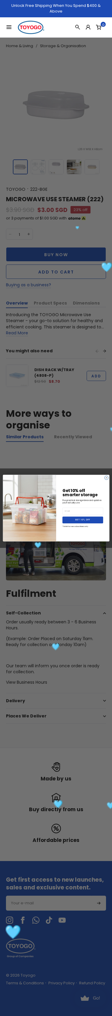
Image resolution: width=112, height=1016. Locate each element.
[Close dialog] (106, 478)
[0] (99, 27)
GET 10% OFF (82, 520)
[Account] (88, 27)
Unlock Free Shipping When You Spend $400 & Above (56, 8)
